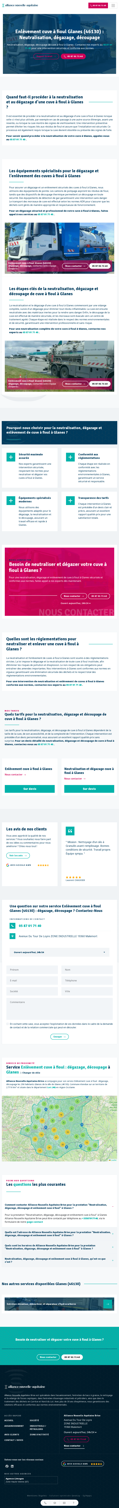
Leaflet (113, 1160)
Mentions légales (37, 1495)
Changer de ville (31, 1072)
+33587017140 (90, 1218)
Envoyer (58, 1036)
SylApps (87, 1495)
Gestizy (76, 1495)
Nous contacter (73, 266)
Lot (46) (51, 1087)
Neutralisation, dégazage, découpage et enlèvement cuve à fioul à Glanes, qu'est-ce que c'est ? (55, 1260)
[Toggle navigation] (113, 5)
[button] (98, 5)
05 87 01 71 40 (75, 56)
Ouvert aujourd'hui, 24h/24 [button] (75, 603)
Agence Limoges (15, 1478)
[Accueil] (20, 5)
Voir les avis (16, 855)
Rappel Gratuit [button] (44, 56)
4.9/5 (28, 865)
